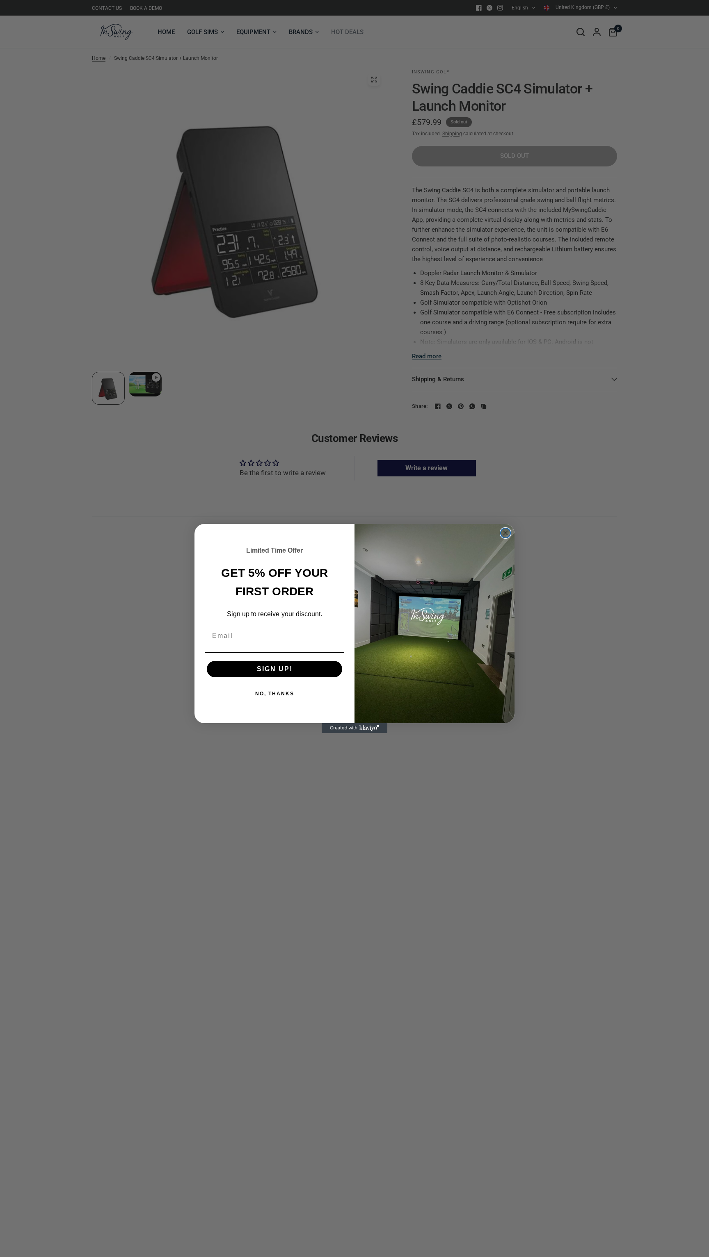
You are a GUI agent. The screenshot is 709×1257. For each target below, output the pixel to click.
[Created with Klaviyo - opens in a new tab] (354, 728)
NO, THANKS (274, 694)
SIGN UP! (275, 668)
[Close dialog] (505, 533)
